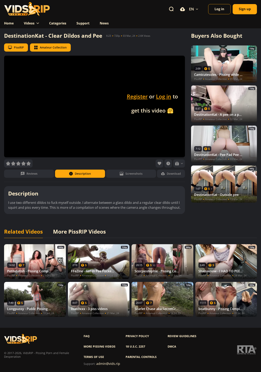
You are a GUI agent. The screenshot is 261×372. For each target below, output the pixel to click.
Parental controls (141, 357)
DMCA (172, 346)
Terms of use (94, 357)
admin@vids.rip (108, 364)
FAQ (87, 336)
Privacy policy (137, 336)
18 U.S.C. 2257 (135, 346)
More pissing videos (99, 346)
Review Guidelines (182, 336)
